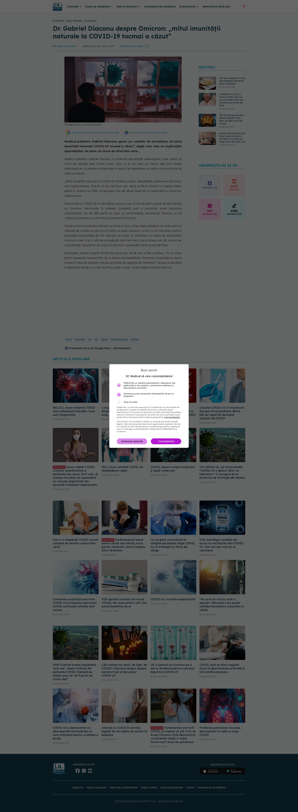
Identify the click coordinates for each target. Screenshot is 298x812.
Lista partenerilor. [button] (172, 417)
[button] (149, 402)
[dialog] (149, 406)
